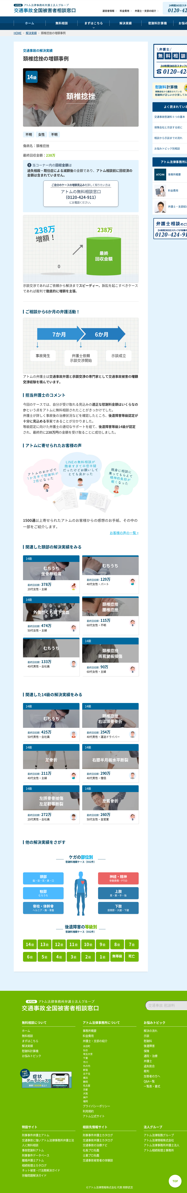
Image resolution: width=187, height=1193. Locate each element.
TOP (175, 1181)
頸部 (43, 893)
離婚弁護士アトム (33, 1160)
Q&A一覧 (149, 1081)
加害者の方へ (152, 1076)
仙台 (86, 1050)
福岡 (86, 1101)
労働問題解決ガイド (34, 1175)
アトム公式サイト (94, 1116)
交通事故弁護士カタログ (98, 1140)
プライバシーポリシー (96, 1106)
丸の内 (87, 1066)
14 (30, 944)
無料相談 (62, 23)
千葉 (86, 1058)
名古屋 (87, 1085)
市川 (86, 1062)
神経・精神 (118, 878)
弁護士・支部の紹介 (145, 11)
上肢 (118, 893)
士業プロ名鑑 (91, 1155)
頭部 (43, 878)
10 (88, 944)
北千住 (87, 1074)
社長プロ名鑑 (91, 1150)
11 (73, 944)
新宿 (86, 1070)
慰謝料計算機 (30, 1051)
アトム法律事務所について (101, 1022)
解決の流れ (150, 1030)
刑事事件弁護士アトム (35, 1135)
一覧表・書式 (152, 1086)
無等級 (117, 956)
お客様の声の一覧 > (124, 533)
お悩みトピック (31, 1055)
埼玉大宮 (88, 1054)
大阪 (86, 1093)
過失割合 (149, 1066)
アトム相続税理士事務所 (159, 1150)
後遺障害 (149, 1045)
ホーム (29, 23)
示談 (146, 1035)
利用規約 (88, 1111)
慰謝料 (148, 1041)
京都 (86, 1089)
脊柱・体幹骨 (43, 907)
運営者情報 (108, 11)
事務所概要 (89, 1030)
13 (44, 944)
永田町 (87, 1046)
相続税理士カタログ (34, 1165)
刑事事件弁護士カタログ (98, 1135)
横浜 (86, 1078)
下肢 (118, 907)
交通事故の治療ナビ (95, 1145)
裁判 (146, 1071)
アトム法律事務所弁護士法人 (161, 1145)
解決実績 (125, 23)
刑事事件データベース (35, 1155)
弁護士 (148, 1061)
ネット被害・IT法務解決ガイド (41, 1170)
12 (59, 944)
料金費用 (124, 11)
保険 (146, 1051)
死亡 (131, 956)
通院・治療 (150, 1055)
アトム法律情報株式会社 (159, 1140)
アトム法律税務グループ (159, 1135)
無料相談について (34, 1022)
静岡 (86, 1082)
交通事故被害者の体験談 (98, 1160)
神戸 (86, 1097)
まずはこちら (93, 23)
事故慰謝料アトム (33, 1150)
